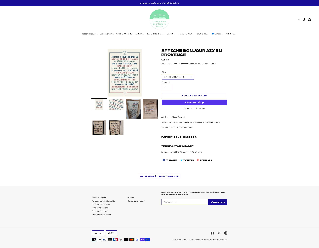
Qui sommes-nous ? (136, 201)
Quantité (166, 82)
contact (130, 197)
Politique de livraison (101, 204)
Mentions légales (99, 197)
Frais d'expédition (181, 63)
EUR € (110, 233)
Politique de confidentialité (103, 201)
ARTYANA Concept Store (187, 239)
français (97, 233)
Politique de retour (100, 211)
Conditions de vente (100, 208)
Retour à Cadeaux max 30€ (161, 176)
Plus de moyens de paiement (194, 108)
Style (164, 72)
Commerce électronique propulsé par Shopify (211, 239)
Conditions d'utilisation (101, 214)
